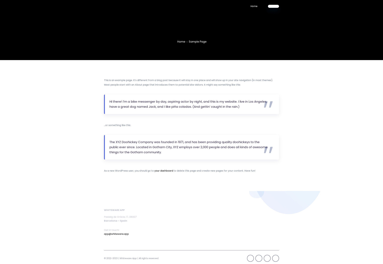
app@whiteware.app (116, 234)
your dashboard (163, 170)
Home (253, 6)
